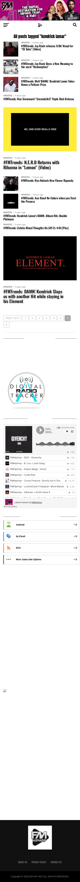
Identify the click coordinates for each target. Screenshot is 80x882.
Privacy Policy (39, 862)
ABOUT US (22, 862)
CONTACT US (56, 862)
